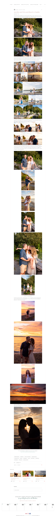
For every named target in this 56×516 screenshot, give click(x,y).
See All (45, 469)
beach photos (32, 458)
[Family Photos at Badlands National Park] (40, 474)
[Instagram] (28, 513)
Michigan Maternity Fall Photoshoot (26, 479)
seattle (29, 458)
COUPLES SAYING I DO (17, 4)
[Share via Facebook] (14, 462)
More (40, 4)
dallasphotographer (16, 456)
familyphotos (21, 456)
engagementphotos (34, 456)
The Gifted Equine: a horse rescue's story (15, 479)
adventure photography (27, 456)
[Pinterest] (26, 513)
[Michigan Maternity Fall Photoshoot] (28, 474)
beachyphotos (25, 458)
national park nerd (16, 458)
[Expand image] (17, 66)
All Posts (11, 4)
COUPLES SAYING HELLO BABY (34, 4)
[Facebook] (30, 513)
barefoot (21, 458)
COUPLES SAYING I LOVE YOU (25, 4)
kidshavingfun (37, 458)
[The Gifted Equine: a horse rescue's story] (15, 474)
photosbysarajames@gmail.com (36, 515)
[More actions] (41, 9)
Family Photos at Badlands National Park (39, 479)
